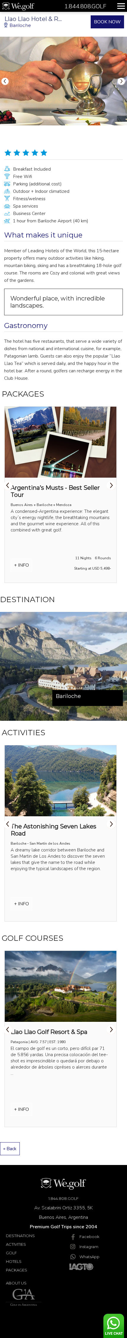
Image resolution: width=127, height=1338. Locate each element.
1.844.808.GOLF (63, 1198)
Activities (16, 1244)
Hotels (14, 1261)
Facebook (89, 1236)
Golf (11, 1252)
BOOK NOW (107, 22)
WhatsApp (89, 1256)
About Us (16, 1283)
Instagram (88, 1246)
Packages (16, 1270)
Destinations (20, 1235)
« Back (10, 1148)
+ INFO (21, 565)
